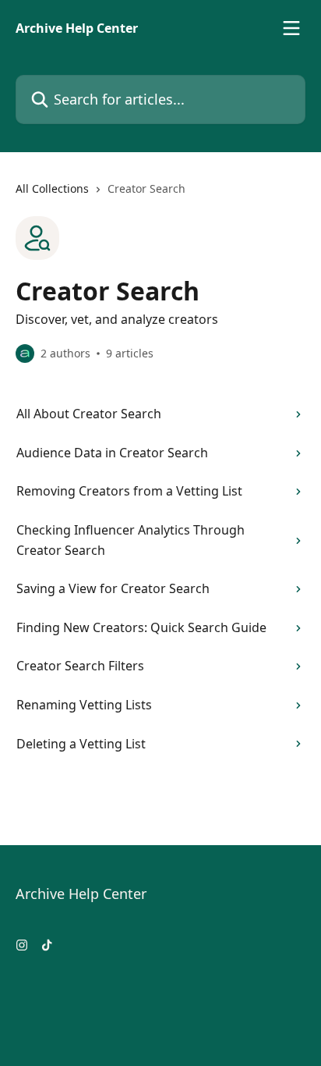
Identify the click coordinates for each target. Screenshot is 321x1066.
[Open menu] (291, 28)
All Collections (52, 188)
